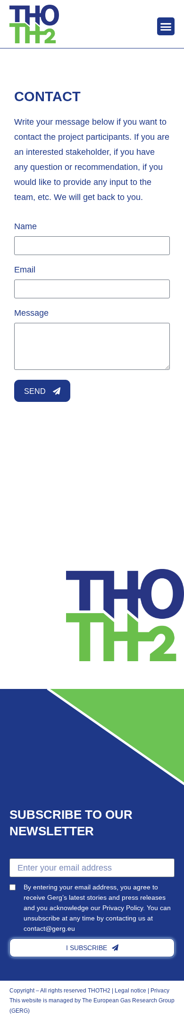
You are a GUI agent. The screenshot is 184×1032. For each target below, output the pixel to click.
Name (25, 226)
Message (31, 313)
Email (24, 269)
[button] (166, 26)
